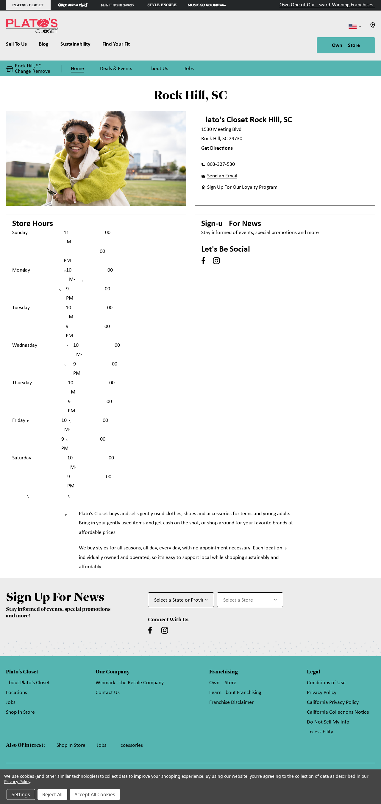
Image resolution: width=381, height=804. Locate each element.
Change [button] (23, 71)
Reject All (52, 794)
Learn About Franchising (235, 692)
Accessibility (320, 732)
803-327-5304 (222, 164)
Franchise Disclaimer (231, 702)
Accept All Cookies (94, 794)
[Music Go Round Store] (207, 5)
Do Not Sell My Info (328, 722)
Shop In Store (20, 712)
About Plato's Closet (28, 683)
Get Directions (217, 148)
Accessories (130, 745)
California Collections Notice (338, 712)
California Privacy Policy (333, 702)
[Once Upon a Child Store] (73, 5)
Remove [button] (41, 71)
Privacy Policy (321, 692)
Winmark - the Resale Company (130, 683)
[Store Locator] (372, 27)
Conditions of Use (326, 683)
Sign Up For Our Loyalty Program (242, 187)
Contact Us (108, 692)
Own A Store (346, 45)
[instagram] (216, 260)
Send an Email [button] (222, 176)
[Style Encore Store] (162, 5)
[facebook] (203, 260)
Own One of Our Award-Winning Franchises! (327, 5)
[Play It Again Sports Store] (117, 5)
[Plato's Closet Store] (28, 5)
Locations (16, 692)
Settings (21, 794)
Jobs (10, 702)
